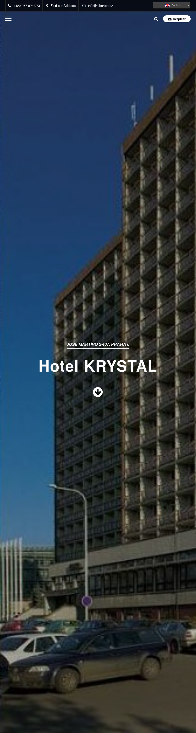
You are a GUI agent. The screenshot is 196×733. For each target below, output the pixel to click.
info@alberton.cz (100, 5)
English (175, 5)
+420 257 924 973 (26, 5)
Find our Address (63, 5)
